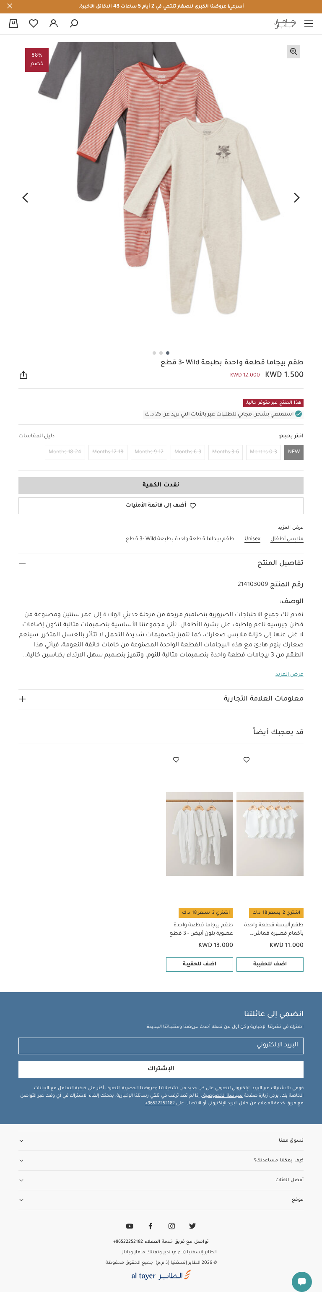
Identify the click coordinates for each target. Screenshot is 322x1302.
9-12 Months (149, 452)
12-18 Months (108, 452)
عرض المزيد (289, 675)
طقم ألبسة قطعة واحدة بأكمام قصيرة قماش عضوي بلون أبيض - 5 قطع (272, 930)
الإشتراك (161, 1069)
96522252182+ (160, 1103)
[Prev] (297, 197)
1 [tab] (167, 353)
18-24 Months (65, 452)
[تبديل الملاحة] (309, 23)
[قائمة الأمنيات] (246, 760)
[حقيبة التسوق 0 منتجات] (13, 24)
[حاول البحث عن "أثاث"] (74, 23)
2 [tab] (161, 353)
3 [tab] (154, 353)
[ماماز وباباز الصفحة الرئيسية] (285, 24)
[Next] (25, 197)
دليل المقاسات (36, 436)
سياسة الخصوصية (222, 1095)
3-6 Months (225, 452)
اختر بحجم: (291, 436)
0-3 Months (263, 452)
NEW (294, 452)
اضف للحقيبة (270, 964)
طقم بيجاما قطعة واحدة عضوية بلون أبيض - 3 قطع (201, 930)
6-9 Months (187, 452)
